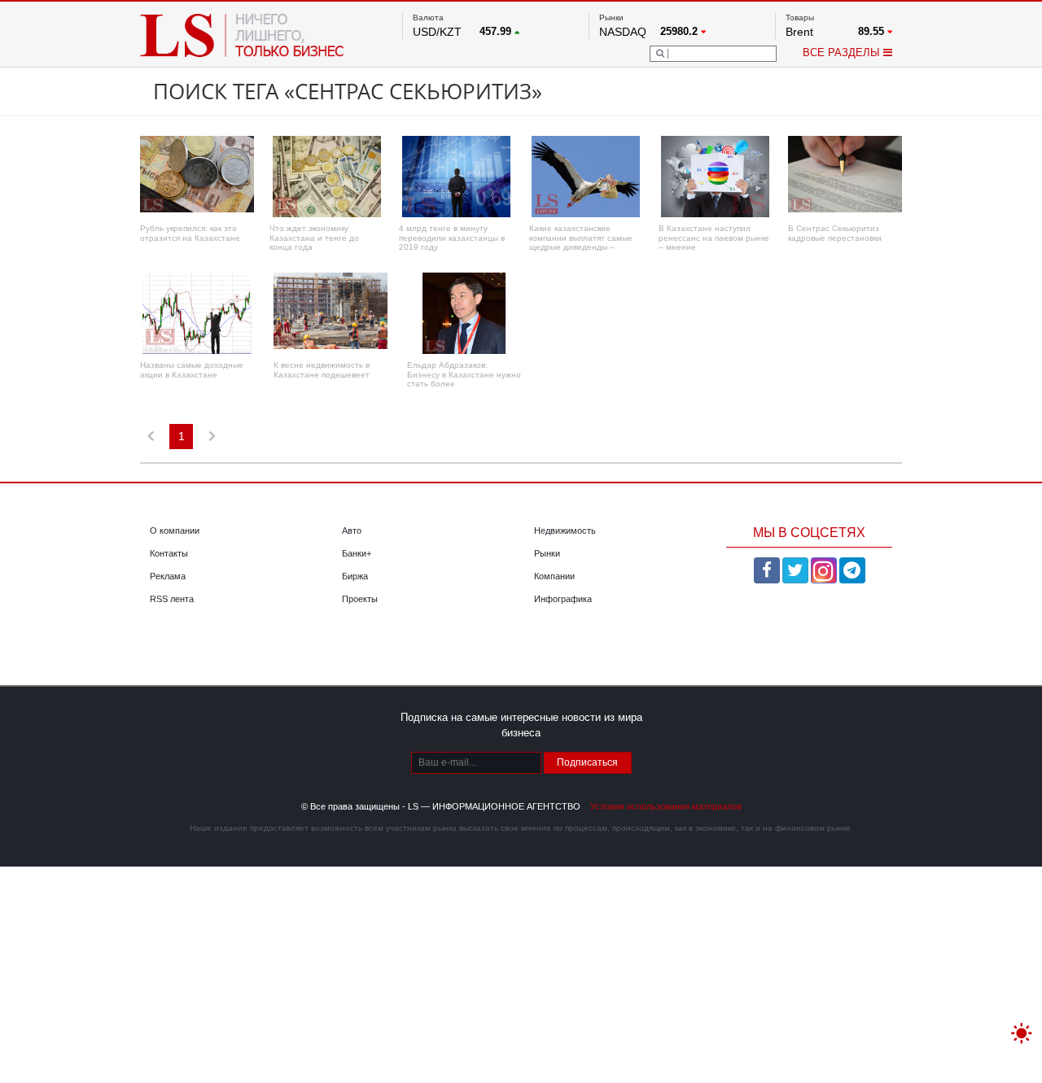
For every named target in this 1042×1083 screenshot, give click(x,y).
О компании (174, 530)
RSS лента (172, 599)
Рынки (547, 553)
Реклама (168, 576)
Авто (351, 530)
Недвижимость (565, 530)
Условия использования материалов (666, 806)
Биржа (355, 576)
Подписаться (587, 762)
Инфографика (563, 599)
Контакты (169, 553)
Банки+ (356, 553)
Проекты (360, 599)
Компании (554, 576)
